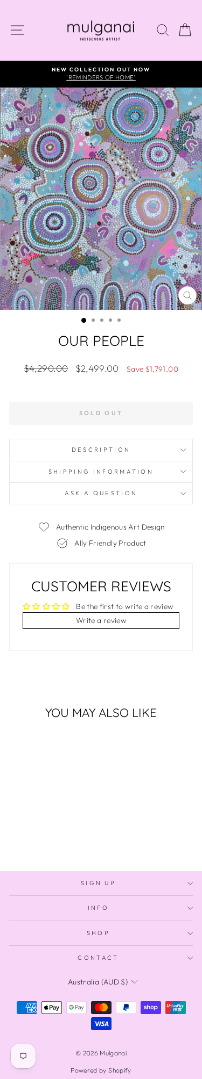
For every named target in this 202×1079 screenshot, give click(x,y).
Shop (98, 933)
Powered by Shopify (101, 1070)
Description (101, 449)
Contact (98, 957)
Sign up (98, 883)
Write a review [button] (101, 620)
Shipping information (101, 471)
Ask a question (101, 493)
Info (98, 907)
